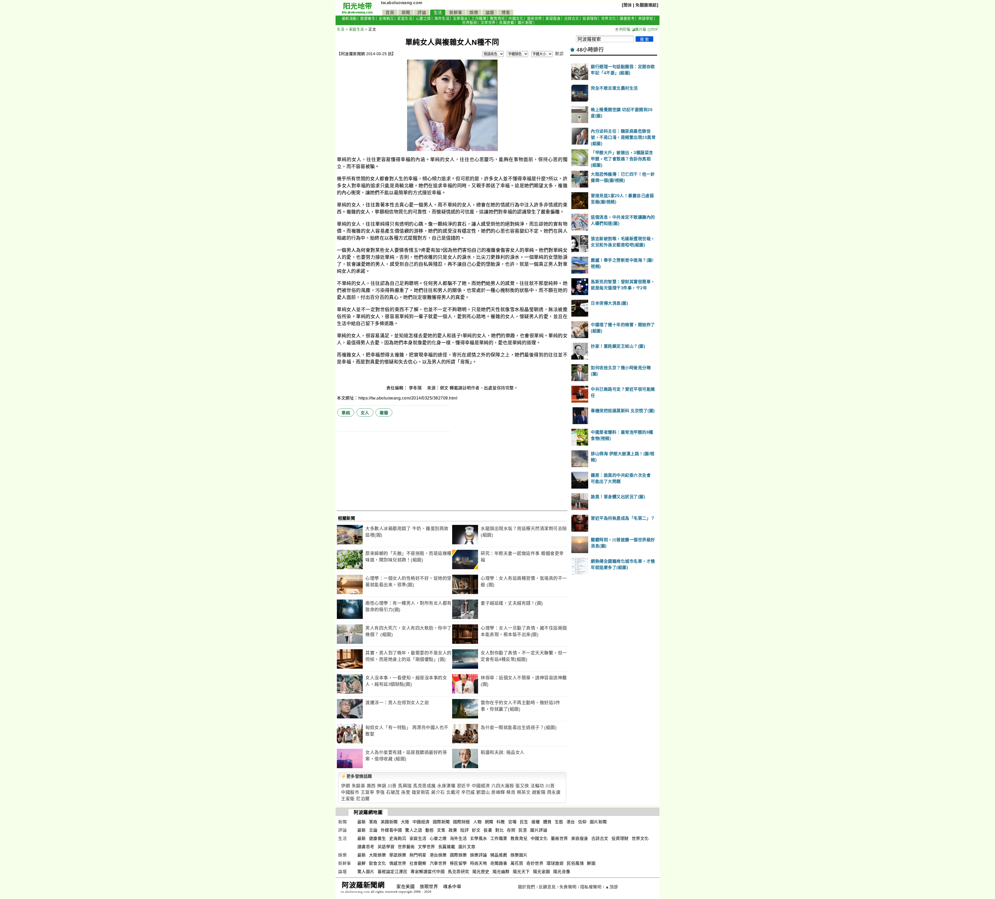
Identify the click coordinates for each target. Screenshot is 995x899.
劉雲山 (483, 792)
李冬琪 (416, 388)
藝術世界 (534, 18)
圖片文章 (466, 847)
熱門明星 (418, 855)
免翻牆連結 (646, 5)
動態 (429, 830)
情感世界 (397, 863)
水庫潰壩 (446, 785)
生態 (559, 822)
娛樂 (474, 12)
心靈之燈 (423, 18)
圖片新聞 (525, 23)
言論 (373, 830)
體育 (547, 822)
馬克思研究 (458, 871)
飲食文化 (377, 863)
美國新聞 (389, 822)
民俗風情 (575, 863)
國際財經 (461, 822)
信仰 (582, 822)
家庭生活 (404, 18)
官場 (512, 822)
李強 (380, 792)
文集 (441, 830)
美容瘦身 (552, 18)
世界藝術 (469, 23)
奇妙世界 (534, 863)
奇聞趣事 (498, 863)
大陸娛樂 (377, 855)
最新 (361, 822)
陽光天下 (521, 871)
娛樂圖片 (519, 855)
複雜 (384, 413)
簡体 (627, 5)
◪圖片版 (639, 29)
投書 (488, 830)
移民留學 (458, 863)
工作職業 (478, 18)
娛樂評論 (478, 855)
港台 (570, 822)
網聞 (489, 822)
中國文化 (515, 18)
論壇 (490, 12)
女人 (365, 413)
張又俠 (522, 785)
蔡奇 (510, 792)
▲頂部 (611, 887)
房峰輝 (498, 792)
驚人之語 (413, 830)
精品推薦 (498, 855)
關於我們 (526, 887)
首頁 (390, 12)
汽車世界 (438, 863)
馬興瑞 (405, 785)
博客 (505, 12)
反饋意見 (547, 887)
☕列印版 (622, 29)
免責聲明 (568, 887)
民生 (524, 822)
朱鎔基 (358, 785)
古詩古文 (571, 18)
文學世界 (488, 23)
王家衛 (348, 798)
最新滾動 (349, 18)
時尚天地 (478, 863)
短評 (464, 830)
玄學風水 (460, 18)
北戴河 (453, 792)
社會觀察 (418, 863)
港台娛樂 (438, 855)
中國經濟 (481, 785)
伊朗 (345, 785)
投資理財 (590, 18)
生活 (437, 12)
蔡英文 (524, 792)
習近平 (464, 785)
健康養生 (367, 18)
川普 (392, 785)
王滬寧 (367, 792)
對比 (499, 830)
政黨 (453, 830)
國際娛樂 (458, 855)
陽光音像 (561, 871)
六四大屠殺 (502, 785)
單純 (346, 413)
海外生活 (441, 18)
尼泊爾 (363, 798)
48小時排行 (590, 50)
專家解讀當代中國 (427, 871)
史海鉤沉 (386, 18)
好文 (476, 830)
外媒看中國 (391, 830)
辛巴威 (468, 792)
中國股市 (350, 792)
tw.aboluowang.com (401, 3)
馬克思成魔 (424, 785)
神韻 (381, 785)
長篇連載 (506, 23)
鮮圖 (591, 863)
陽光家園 (541, 871)
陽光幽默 (501, 871)
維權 (535, 822)
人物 (477, 822)
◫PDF (653, 29)
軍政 (373, 822)
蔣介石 (438, 792)
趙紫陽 (539, 792)
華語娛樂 (397, 855)
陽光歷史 (480, 871)
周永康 (554, 792)
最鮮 (361, 863)
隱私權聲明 (591, 887)
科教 (500, 822)
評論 (421, 12)
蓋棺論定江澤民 (393, 871)
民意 (522, 830)
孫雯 (405, 792)
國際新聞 (441, 822)
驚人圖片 (365, 871)
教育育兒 (497, 18)
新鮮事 (455, 12)
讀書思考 (627, 18)
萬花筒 (516, 863)
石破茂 (393, 792)
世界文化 (608, 18)
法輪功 (537, 785)
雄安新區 (421, 792)
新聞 (406, 12)
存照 (511, 830)
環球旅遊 (555, 863)
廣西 (371, 785)
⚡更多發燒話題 (356, 776)
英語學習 (645, 18)
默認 (559, 54)
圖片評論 (538, 830)
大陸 (405, 822)
